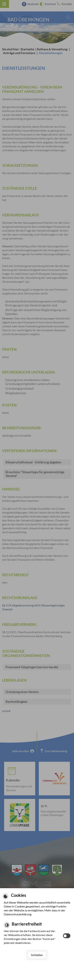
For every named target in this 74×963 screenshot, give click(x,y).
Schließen (37, 955)
